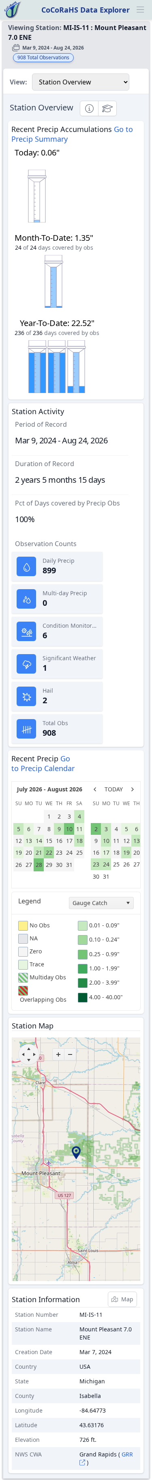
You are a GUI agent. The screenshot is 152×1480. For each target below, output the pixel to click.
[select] (127, 903)
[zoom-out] (70, 1054)
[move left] (23, 1054)
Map (127, 1299)
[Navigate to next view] (132, 789)
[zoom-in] (58, 1054)
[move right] (34, 1054)
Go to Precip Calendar (43, 763)
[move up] (28, 1048)
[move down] (28, 1060)
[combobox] (101, 903)
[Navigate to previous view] (95, 789)
